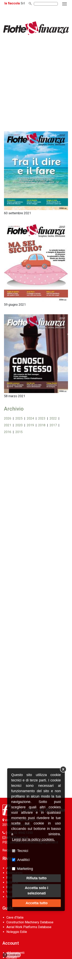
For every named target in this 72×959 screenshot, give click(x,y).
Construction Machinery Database (29, 922)
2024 (30, 418)
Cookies (12, 955)
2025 (19, 418)
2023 (41, 418)
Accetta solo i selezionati (36, 890)
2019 (30, 425)
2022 (53, 418)
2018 (41, 425)
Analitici (23, 860)
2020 (19, 425)
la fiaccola (12, 3)
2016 (7, 432)
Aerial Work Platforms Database (28, 927)
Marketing (25, 869)
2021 (7, 425)
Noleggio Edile (16, 932)
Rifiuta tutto (36, 878)
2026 (7, 418)
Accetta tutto (37, 903)
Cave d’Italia (14, 917)
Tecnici (22, 851)
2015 (19, 432)
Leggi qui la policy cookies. (33, 839)
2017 (53, 425)
